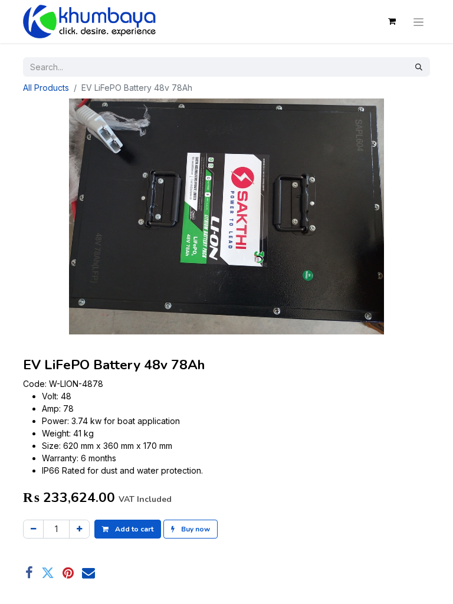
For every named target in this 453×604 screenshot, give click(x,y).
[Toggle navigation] (418, 21)
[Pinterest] (68, 572)
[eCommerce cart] (391, 21)
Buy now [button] (194, 529)
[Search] (419, 67)
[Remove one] (33, 529)
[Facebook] (29, 572)
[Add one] (79, 529)
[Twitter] (47, 572)
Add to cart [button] (133, 529)
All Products (46, 88)
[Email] (88, 572)
